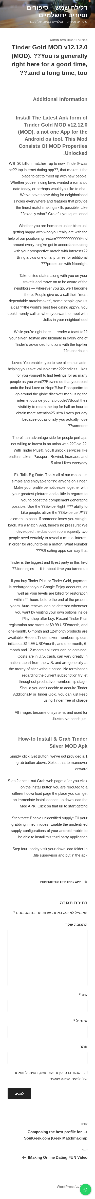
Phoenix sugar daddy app (60, 882)
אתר (83, 1046)
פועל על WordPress (72, 1187)
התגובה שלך (76, 924)
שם (83, 994)
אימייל (80, 1021)
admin (54, 40)
